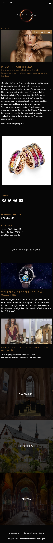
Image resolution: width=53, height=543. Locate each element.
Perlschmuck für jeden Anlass (24, 347)
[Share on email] (20, 200)
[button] (50, 3)
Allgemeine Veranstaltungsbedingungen (26, 539)
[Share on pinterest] (15, 200)
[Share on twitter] (9, 200)
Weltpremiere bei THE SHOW (21, 292)
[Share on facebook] (4, 200)
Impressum (14, 533)
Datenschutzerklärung (34, 533)
